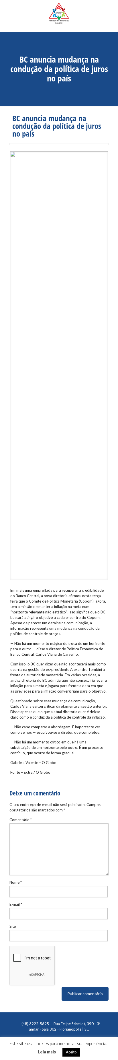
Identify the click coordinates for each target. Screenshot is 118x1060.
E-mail (15, 904)
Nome (15, 882)
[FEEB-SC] (59, 16)
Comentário (20, 819)
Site (12, 926)
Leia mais (47, 1051)
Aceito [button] (71, 1052)
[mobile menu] (110, 10)
